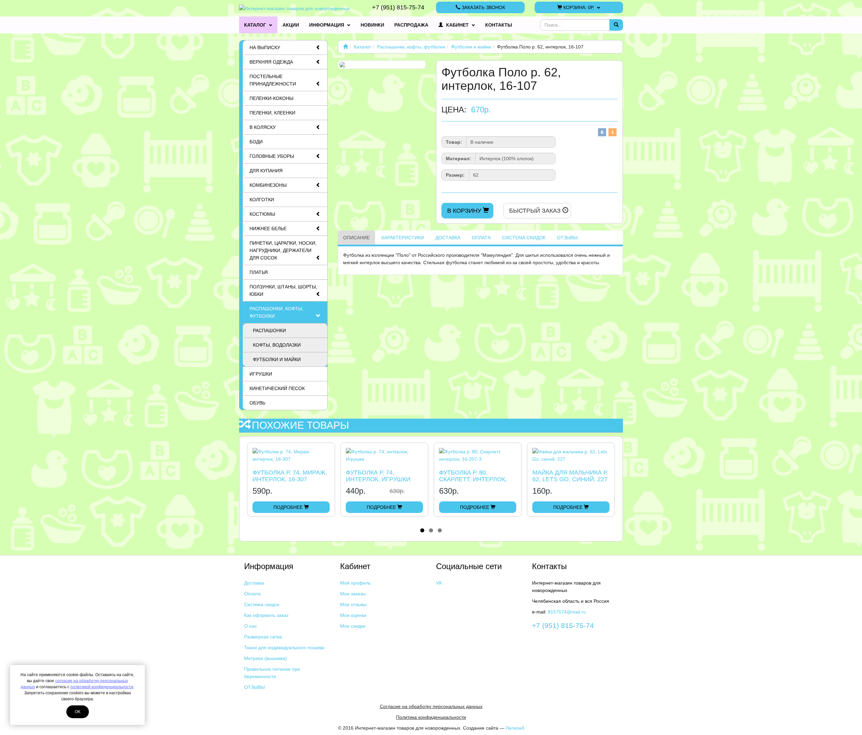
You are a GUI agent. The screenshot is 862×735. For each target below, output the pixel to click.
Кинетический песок (277, 388)
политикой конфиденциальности (101, 687)
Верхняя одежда (271, 62)
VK (439, 583)
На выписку (265, 47)
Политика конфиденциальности (431, 717)
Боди (256, 141)
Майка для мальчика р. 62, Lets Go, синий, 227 (570, 476)
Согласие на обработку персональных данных (431, 706)
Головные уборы (272, 156)
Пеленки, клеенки (272, 112)
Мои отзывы (353, 604)
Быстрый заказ (535, 210)
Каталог (255, 25)
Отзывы (567, 237)
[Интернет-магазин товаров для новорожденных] (345, 46)
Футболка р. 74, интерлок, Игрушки (378, 476)
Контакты (498, 25)
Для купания (266, 170)
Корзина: (578, 7)
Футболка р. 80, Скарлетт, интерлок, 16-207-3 (473, 479)
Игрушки (261, 374)
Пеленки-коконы (271, 98)
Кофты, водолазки (277, 345)
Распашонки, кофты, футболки (276, 312)
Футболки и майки (277, 359)
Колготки (262, 199)
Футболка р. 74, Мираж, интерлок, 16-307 (290, 476)
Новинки (372, 25)
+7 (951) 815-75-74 (398, 7)
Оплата (481, 237)
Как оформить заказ (266, 615)
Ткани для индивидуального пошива (284, 647)
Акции (291, 25)
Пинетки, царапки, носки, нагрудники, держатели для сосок (283, 250)
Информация (327, 25)
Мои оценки (353, 615)
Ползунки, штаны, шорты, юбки (283, 290)
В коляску (263, 127)
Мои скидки (352, 626)
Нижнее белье (268, 228)
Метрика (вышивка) (265, 658)
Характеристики (402, 237)
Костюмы (262, 214)
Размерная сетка (263, 636)
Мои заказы (353, 593)
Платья (259, 272)
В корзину (465, 210)
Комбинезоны (268, 185)
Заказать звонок (482, 7)
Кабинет (457, 25)
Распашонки (269, 330)
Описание (356, 237)
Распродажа (411, 25)
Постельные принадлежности (273, 80)
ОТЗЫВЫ (254, 687)
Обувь (257, 403)
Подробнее (288, 507)
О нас (250, 626)
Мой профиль (355, 583)
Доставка (447, 237)
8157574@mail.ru (567, 612)
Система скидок (523, 237)
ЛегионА (515, 728)
